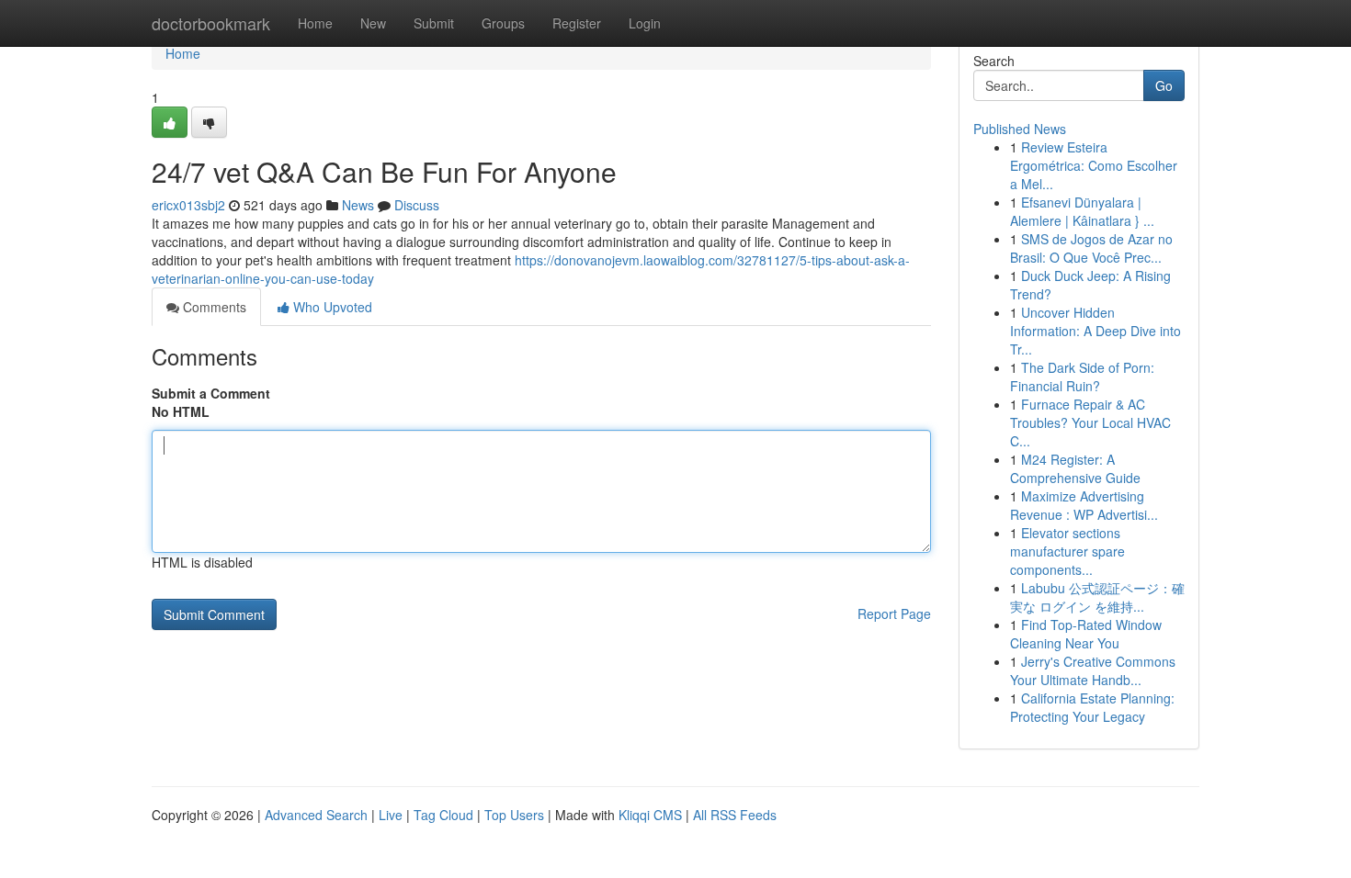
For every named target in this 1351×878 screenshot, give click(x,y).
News (358, 205)
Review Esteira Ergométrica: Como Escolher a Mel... (1093, 165)
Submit (434, 23)
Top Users (514, 814)
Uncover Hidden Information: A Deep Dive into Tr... (1095, 330)
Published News (1019, 128)
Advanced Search (316, 814)
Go (1164, 85)
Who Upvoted (331, 307)
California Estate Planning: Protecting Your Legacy (1092, 707)
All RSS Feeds (735, 814)
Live (391, 814)
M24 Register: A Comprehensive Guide (1075, 468)
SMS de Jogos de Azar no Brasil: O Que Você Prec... (1091, 248)
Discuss (416, 205)
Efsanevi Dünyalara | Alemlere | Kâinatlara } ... (1082, 211)
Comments (212, 307)
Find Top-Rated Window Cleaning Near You (1086, 633)
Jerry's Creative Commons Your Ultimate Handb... (1092, 670)
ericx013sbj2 (188, 205)
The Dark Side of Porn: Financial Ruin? (1082, 376)
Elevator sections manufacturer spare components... (1067, 551)
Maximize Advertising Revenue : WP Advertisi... (1084, 505)
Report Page (894, 613)
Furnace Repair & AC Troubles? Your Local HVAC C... (1090, 422)
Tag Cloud (443, 814)
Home (315, 23)
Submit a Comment (211, 393)
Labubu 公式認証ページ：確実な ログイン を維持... (1097, 597)
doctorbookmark (211, 23)
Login (645, 23)
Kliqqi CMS (650, 814)
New (373, 23)
